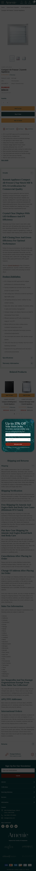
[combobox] (17, 439)
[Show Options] (29, 439)
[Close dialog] (32, 421)
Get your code (18, 444)
